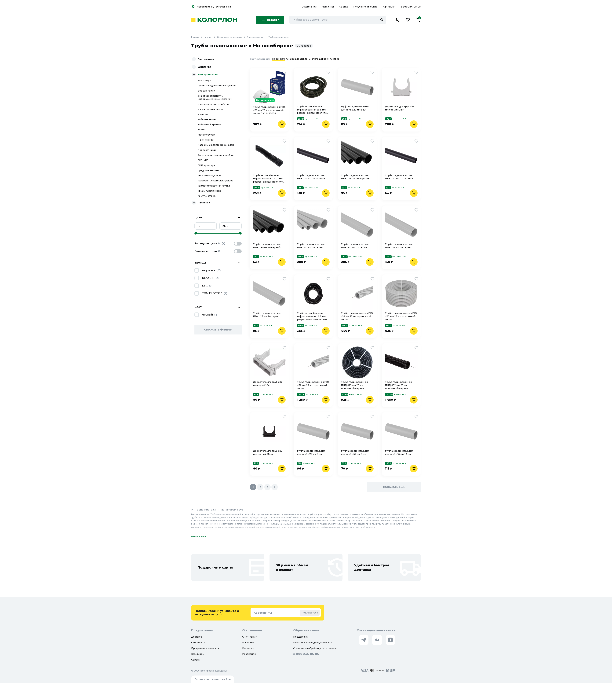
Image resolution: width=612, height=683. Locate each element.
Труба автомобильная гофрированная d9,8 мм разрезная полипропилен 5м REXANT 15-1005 (312, 109)
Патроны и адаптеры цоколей (216, 144)
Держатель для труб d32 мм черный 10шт (267, 452)
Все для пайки (206, 90)
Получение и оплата (365, 6)
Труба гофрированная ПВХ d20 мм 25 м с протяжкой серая (401, 316)
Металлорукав (206, 134)
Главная (195, 37)
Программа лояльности (205, 648)
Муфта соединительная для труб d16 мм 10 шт (399, 452)
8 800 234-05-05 (411, 6)
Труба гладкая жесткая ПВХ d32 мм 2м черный (311, 177)
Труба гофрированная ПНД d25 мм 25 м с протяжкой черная (354, 385)
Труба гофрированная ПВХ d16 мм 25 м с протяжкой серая (357, 316)
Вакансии (248, 648)
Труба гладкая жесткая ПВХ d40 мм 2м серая (354, 246)
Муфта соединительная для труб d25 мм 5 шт (311, 452)
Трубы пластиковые (279, 37)
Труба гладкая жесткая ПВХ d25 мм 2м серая (266, 315)
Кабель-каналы (207, 119)
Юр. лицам (389, 6)
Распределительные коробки (215, 155)
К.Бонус (344, 6)
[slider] (195, 233)
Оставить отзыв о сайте (212, 679)
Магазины (328, 6)
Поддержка (300, 636)
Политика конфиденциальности (312, 642)
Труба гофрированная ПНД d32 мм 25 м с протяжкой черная (398, 385)
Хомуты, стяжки (207, 196)
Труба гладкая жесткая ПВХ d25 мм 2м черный (355, 177)
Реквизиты (249, 654)
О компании (309, 6)
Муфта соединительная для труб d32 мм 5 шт (355, 452)
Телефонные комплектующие (215, 180)
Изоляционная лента (210, 109)
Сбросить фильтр (218, 329)
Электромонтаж (255, 37)
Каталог (208, 37)
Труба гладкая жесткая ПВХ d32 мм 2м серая (398, 246)
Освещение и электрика (229, 37)
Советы (195, 659)
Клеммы (202, 129)
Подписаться (310, 612)
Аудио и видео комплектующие (217, 85)
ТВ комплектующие (210, 175)
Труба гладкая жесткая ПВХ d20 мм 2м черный (399, 177)
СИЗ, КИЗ (203, 160)
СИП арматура (206, 165)
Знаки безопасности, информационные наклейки (215, 97)
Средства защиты (208, 170)
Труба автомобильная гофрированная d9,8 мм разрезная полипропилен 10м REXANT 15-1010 (312, 316)
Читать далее (198, 536)
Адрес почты (263, 612)
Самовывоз (198, 642)
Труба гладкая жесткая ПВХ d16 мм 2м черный (266, 246)
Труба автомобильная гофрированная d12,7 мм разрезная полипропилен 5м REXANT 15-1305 (268, 178)
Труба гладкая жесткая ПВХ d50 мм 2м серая (310, 246)
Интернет (203, 114)
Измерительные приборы (213, 104)
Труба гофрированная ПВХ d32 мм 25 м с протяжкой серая (313, 385)
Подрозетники (207, 150)
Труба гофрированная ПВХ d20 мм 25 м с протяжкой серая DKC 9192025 (269, 110)
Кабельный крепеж (209, 124)
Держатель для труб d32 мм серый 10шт (267, 384)
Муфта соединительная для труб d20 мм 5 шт (355, 108)
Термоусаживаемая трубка (214, 185)
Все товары (204, 80)
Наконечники (206, 139)
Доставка (196, 636)
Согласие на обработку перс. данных (315, 648)
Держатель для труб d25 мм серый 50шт (399, 108)
